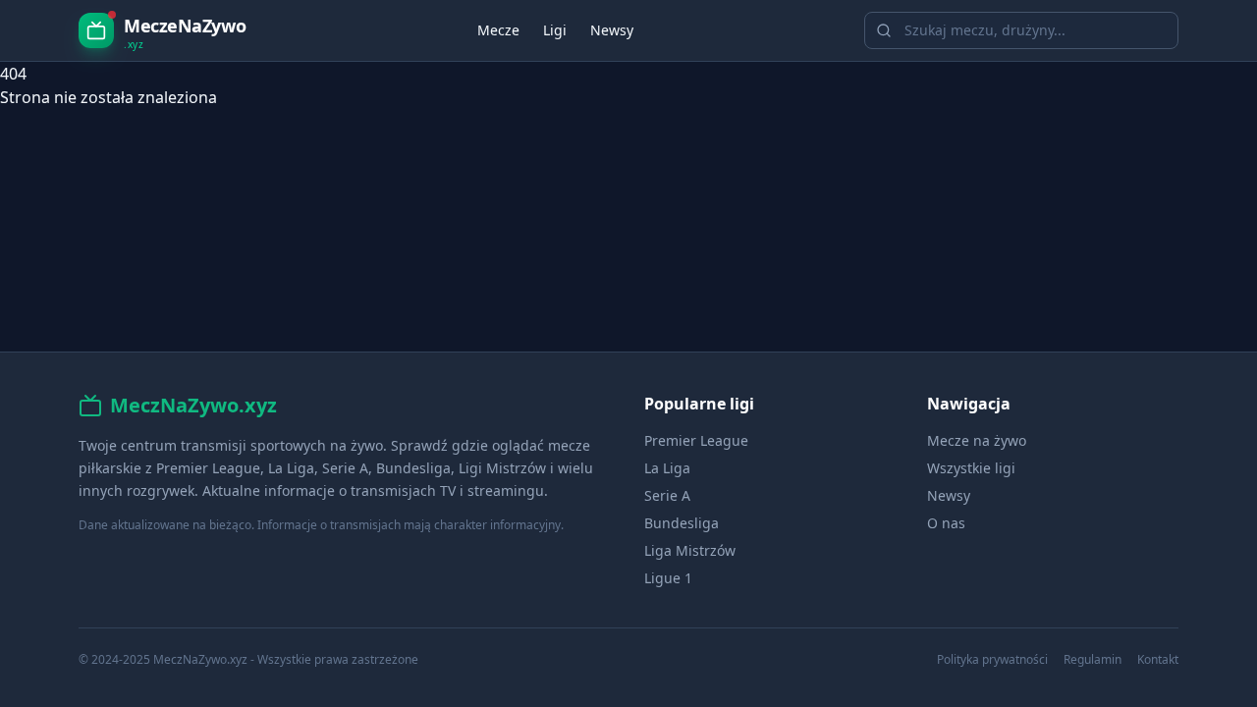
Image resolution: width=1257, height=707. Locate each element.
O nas (946, 523)
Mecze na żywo (976, 440)
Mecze (498, 30)
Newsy (611, 30)
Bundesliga (681, 523)
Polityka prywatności (992, 660)
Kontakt (1157, 660)
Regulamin (1092, 660)
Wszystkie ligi (971, 468)
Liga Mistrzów (690, 550)
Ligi (555, 30)
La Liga (667, 468)
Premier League (696, 440)
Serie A (667, 495)
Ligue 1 (668, 578)
